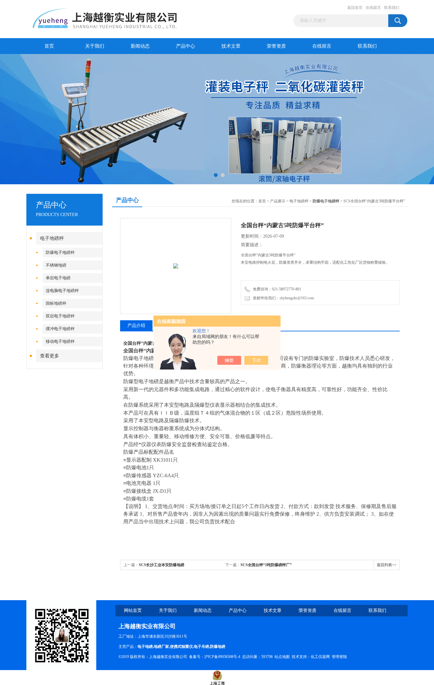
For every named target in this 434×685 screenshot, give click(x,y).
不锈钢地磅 (56, 265)
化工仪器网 (320, 656)
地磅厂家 (161, 646)
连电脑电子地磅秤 (62, 290)
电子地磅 (145, 646)
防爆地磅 (217, 646)
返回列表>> (387, 565)
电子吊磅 (201, 646)
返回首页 (355, 7)
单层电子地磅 (58, 277)
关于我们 (94, 46)
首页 (49, 46)
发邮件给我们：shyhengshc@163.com (282, 298)
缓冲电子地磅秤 (60, 328)
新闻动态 (140, 46)
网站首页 (133, 610)
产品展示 (277, 201)
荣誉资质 (276, 46)
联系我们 (391, 7)
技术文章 (231, 46)
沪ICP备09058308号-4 (222, 656)
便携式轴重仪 (181, 646)
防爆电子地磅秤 (60, 252)
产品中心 (185, 46)
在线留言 (373, 7)
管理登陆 (339, 656)
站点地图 (282, 656)
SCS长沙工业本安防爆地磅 (161, 565)
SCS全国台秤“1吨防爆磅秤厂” (266, 565)
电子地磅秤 (52, 238)
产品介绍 (136, 325)
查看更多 (49, 355)
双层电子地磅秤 (60, 316)
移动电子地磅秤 (60, 341)
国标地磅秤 (56, 303)
